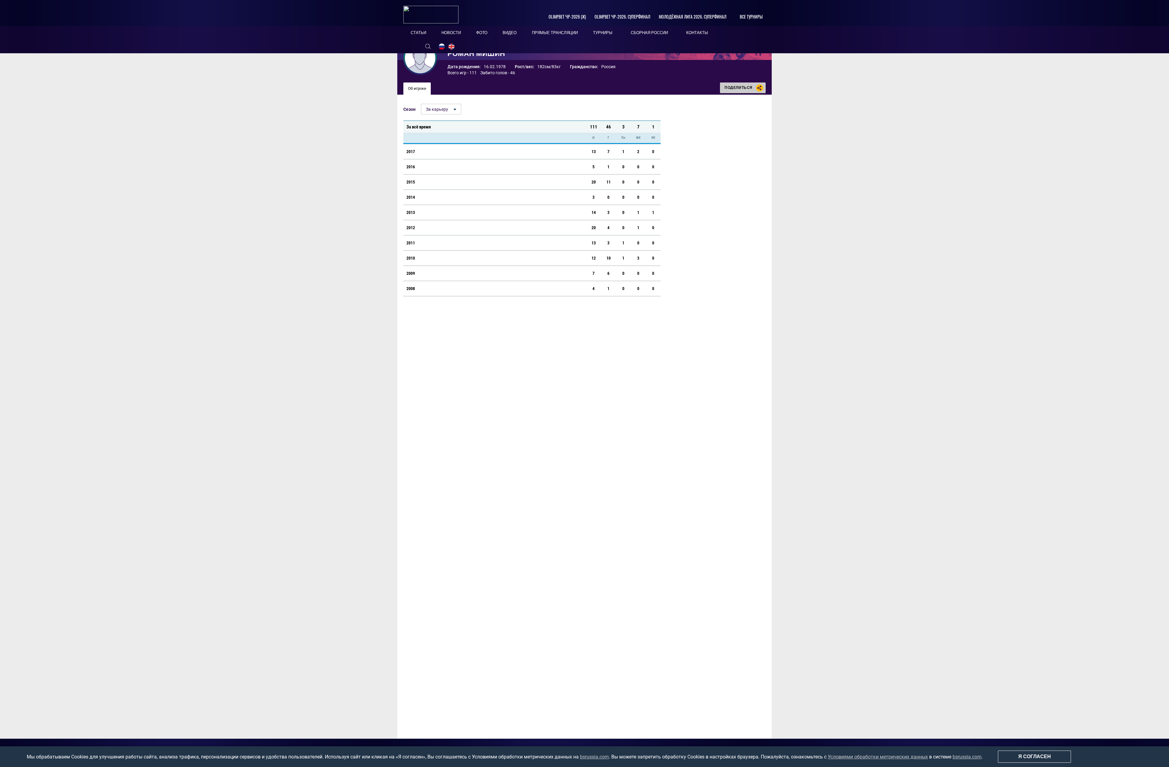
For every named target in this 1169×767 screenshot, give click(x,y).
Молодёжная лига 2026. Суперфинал (692, 16)
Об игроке (417, 88)
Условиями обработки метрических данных (878, 757)
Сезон (409, 109)
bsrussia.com (594, 757)
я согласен (1034, 756)
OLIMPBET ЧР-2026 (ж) (567, 16)
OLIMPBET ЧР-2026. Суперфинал (622, 16)
